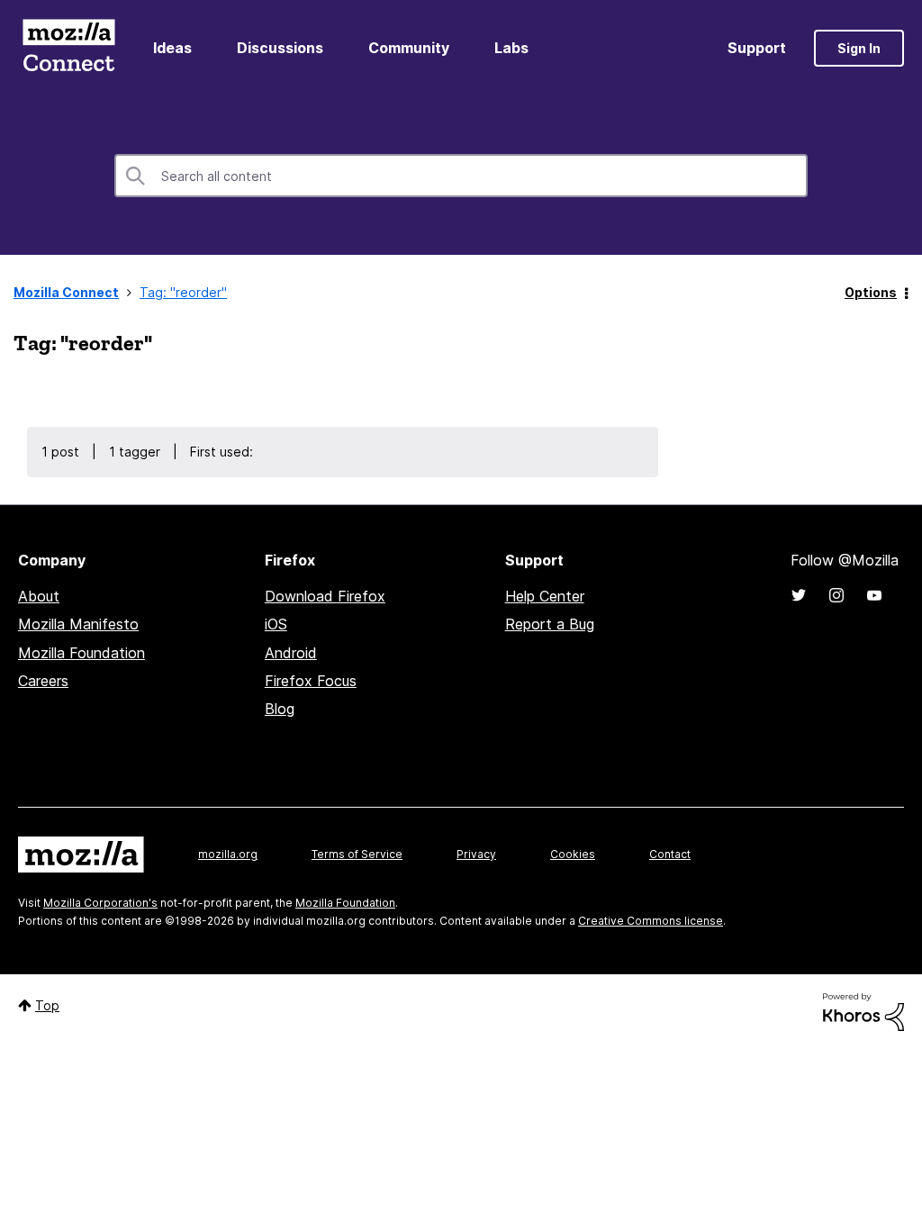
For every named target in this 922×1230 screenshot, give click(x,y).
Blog (279, 709)
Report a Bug (549, 624)
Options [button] (871, 292)
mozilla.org (228, 854)
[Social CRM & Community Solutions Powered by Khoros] (863, 1010)
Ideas (172, 48)
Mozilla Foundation (81, 653)
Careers (43, 681)
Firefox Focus (311, 681)
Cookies (572, 854)
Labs (511, 48)
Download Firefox (325, 596)
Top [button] (47, 1005)
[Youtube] (874, 595)
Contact (670, 854)
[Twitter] (799, 595)
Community (408, 48)
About (38, 596)
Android (291, 653)
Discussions (280, 48)
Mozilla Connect (68, 48)
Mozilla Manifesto (78, 624)
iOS (276, 624)
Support (757, 48)
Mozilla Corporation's (100, 902)
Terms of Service (357, 854)
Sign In (859, 48)
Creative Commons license (650, 920)
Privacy (476, 854)
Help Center (544, 596)
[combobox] (461, 175)
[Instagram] (836, 595)
